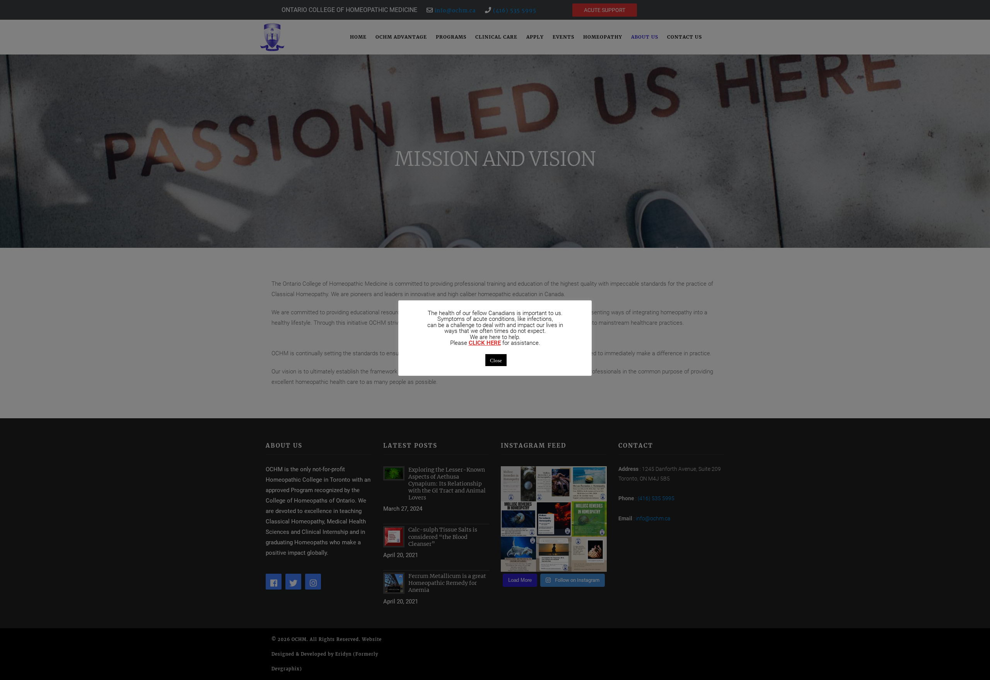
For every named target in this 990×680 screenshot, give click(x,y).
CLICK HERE (485, 343)
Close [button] (496, 360)
